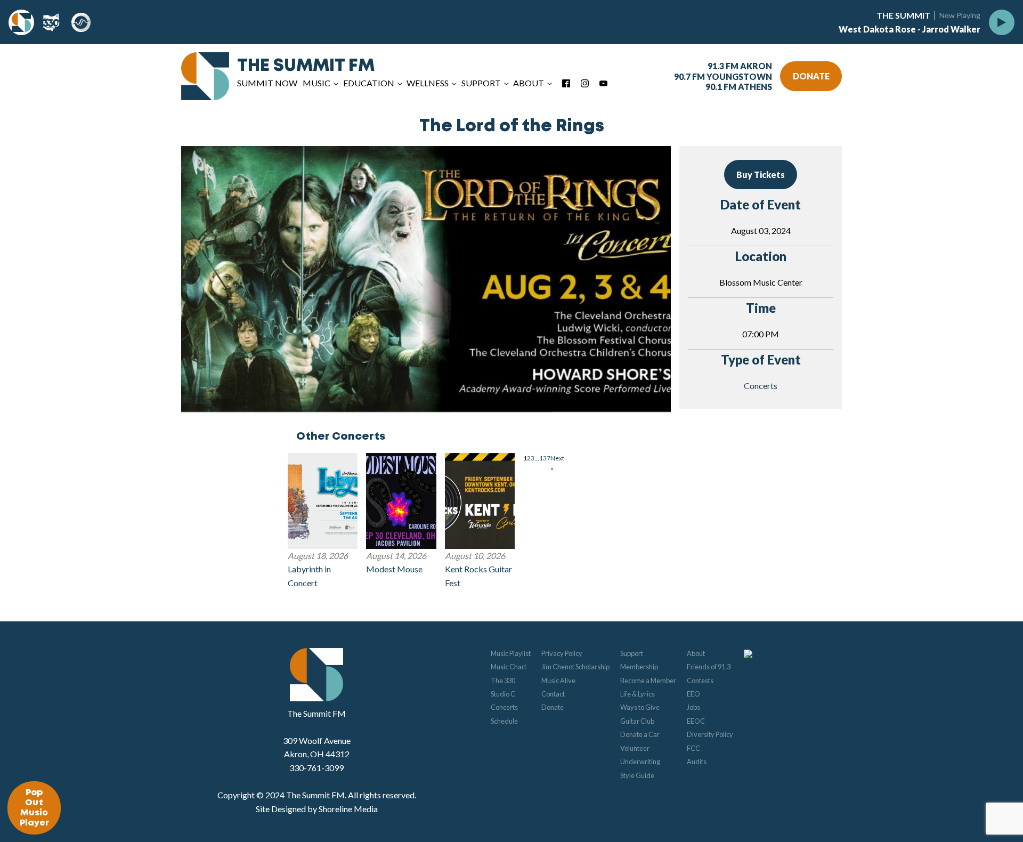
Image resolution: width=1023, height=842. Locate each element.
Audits (697, 761)
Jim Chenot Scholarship (575, 666)
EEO (693, 694)
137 (544, 458)
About (696, 653)
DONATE (811, 76)
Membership (639, 666)
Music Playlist (511, 653)
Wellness (428, 83)
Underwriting (640, 761)
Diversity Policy (710, 734)
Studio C (503, 694)
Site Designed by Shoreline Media (317, 809)
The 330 (503, 680)
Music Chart (508, 666)
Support (631, 653)
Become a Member (648, 680)
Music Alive (558, 680)
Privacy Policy (561, 653)
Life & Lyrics (637, 694)
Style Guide (637, 775)
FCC (693, 748)
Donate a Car (640, 734)
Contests (700, 680)
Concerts (760, 385)
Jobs (693, 707)
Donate (552, 707)
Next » (557, 463)
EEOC (696, 721)
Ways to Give (640, 707)
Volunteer (634, 748)
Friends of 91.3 (708, 666)
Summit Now (267, 83)
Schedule (504, 721)
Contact (553, 694)
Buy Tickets (760, 174)
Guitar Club (637, 721)
